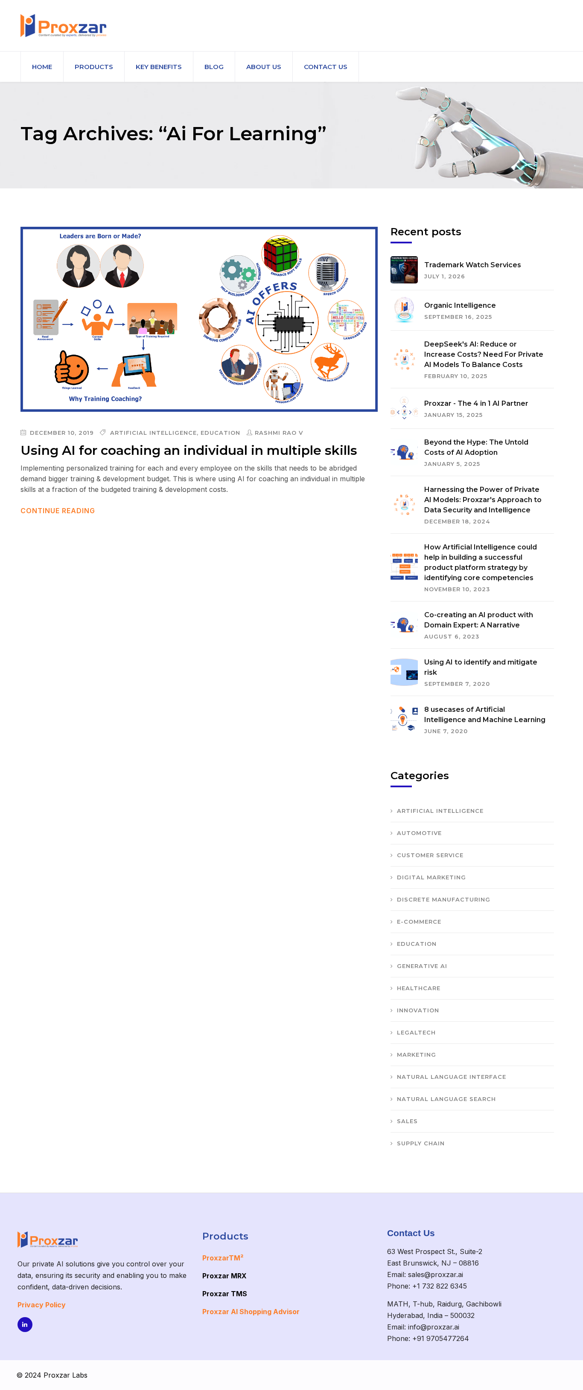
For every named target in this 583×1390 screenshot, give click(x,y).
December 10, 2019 (61, 432)
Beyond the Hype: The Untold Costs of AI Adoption (476, 447)
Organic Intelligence (460, 305)
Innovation (418, 1010)
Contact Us (325, 67)
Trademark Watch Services (472, 265)
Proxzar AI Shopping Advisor (251, 1311)
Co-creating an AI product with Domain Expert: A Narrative (478, 620)
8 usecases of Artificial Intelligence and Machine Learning (484, 714)
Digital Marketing (431, 877)
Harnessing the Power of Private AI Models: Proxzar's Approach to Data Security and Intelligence (483, 499)
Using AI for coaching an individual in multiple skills (188, 450)
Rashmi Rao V (279, 432)
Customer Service (430, 855)
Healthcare (418, 988)
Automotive (419, 832)
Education (220, 432)
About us (263, 67)
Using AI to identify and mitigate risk (480, 667)
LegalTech (416, 1032)
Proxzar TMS (224, 1293)
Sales (407, 1121)
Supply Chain (421, 1143)
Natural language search (446, 1098)
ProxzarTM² (222, 1258)
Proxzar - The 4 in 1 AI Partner (476, 403)
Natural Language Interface (451, 1076)
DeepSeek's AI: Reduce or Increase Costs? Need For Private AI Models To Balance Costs (483, 354)
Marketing (416, 1054)
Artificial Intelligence (153, 432)
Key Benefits (159, 67)
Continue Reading (58, 510)
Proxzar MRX (224, 1276)
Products (94, 67)
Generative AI (422, 965)
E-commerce (419, 921)
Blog (214, 67)
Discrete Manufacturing (443, 899)
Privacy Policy (41, 1304)
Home (42, 67)
